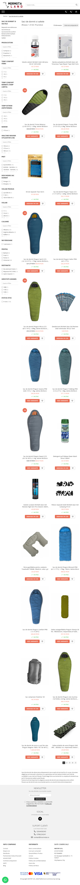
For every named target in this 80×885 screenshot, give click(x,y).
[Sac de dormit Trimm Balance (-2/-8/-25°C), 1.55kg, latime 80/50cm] (35, 101)
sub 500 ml (6, 193)
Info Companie (9, 844)
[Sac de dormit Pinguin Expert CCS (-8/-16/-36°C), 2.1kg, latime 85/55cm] (35, 431)
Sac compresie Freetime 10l (35, 697)
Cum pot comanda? (35, 851)
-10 (4, 74)
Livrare (31, 856)
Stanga (5, 181)
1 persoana (6, 244)
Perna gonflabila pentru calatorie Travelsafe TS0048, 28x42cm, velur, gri (35, 568)
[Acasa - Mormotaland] (12, 5)
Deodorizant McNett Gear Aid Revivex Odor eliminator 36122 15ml (65, 328)
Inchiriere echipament (10, 861)
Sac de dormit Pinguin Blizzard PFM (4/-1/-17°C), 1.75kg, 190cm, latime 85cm (65, 568)
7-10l (4, 195)
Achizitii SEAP (7, 858)
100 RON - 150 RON (9, 170)
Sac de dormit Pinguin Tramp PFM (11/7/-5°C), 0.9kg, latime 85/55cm (65, 125)
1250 (4, 292)
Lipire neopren (7, 274)
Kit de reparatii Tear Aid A (35, 192)
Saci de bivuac (6, 30)
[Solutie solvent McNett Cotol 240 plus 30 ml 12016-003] (35, 46)
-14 (4, 116)
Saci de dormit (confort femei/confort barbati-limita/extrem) (9, 34)
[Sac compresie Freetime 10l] (35, 671)
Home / (6, 16)
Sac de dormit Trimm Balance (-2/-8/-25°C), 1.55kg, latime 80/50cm (35, 125)
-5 (4, 77)
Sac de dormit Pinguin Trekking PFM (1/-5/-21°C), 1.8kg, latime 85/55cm (65, 390)
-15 (4, 118)
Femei (5, 258)
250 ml (5, 216)
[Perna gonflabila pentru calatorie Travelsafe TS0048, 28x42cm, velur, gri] (35, 544)
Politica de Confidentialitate (37, 861)
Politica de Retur (34, 866)
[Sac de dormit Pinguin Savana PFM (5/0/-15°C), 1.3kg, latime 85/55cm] (35, 366)
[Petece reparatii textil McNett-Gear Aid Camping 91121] (65, 489)
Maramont (6, 55)
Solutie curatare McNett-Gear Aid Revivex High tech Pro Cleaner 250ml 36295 (35, 506)
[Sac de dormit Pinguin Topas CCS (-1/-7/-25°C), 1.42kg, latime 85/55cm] (65, 166)
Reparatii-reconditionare (9, 27)
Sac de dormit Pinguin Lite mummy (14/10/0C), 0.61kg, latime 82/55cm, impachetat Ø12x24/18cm (65, 698)
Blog (4, 866)
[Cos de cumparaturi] (76, 12)
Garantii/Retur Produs (35, 853)
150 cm (5, 146)
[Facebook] (40, 819)
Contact (5, 848)
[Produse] (3, 12)
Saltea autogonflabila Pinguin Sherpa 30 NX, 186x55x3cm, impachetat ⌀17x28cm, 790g (65, 631)
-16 (4, 100)
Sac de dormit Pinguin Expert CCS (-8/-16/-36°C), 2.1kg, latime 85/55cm (35, 457)
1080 (4, 287)
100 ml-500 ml (7, 197)
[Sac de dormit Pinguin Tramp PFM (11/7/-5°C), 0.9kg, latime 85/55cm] (65, 101)
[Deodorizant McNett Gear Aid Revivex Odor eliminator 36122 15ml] (65, 301)
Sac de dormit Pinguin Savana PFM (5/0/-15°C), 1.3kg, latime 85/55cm (35, 390)
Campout (6, 51)
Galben (5, 234)
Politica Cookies (33, 858)
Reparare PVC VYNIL (9, 271)
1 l (4, 211)
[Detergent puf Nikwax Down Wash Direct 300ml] (65, 431)
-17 (4, 121)
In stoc (5, 302)
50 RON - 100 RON (9, 167)
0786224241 (41, 834)
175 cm (5, 130)
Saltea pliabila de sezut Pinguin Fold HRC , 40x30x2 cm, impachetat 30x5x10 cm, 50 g (65, 746)
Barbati (5, 253)
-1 (4, 72)
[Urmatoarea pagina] (75, 762)
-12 (4, 97)
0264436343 (41, 831)
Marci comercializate (35, 848)
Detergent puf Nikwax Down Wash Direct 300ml (65, 457)
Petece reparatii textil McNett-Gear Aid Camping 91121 (65, 506)
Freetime (6, 53)
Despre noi (6, 851)
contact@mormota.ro (41, 837)
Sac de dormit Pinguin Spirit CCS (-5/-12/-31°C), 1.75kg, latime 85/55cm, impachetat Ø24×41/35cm (35, 260)
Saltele (4, 38)
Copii (5, 255)
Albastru (6, 230)
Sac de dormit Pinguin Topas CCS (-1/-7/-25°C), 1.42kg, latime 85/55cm (65, 193)
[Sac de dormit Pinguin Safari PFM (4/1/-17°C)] (65, 234)
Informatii (33, 844)
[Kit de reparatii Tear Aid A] (35, 166)
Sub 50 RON (7, 165)
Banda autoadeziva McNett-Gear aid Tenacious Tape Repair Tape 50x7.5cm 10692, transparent (65, 63)
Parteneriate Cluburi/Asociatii (12, 856)
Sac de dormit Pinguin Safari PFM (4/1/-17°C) (65, 260)
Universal (6, 260)
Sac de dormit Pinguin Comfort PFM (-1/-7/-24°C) (35, 631)
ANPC (5, 863)
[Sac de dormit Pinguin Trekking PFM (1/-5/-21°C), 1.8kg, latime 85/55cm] (65, 366)
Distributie (6, 853)
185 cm (5, 151)
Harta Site (32, 863)
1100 (4, 290)
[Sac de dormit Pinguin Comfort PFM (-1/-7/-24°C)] (35, 607)
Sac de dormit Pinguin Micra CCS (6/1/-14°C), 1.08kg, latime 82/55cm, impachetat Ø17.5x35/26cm (35, 328)
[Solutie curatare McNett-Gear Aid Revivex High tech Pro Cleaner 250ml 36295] (35, 489)
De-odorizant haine (9, 269)
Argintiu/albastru (8, 232)
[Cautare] (76, 5)
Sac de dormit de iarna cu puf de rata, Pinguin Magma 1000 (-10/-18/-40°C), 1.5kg (35, 746)
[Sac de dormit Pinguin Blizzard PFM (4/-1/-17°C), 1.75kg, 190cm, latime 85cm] (65, 544)
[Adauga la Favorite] (42, 73)
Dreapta (5, 184)
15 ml (5, 213)
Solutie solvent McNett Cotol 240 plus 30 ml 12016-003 (35, 63)
